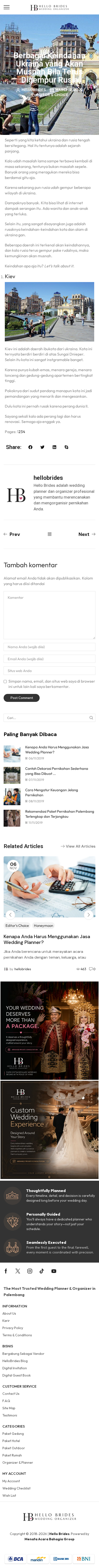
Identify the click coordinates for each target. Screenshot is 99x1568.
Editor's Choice (52, 94)
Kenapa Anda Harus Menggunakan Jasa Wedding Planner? (47, 939)
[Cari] (91, 718)
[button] (7, 7)
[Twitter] (17, 1271)
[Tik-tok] (41, 1271)
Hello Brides (59, 1534)
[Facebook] (6, 1271)
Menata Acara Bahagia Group (49, 1539)
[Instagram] (29, 1271)
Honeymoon (43, 925)
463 (83, 969)
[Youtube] (53, 1271)
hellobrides (22, 969)
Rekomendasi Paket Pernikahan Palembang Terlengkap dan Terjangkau (59, 814)
